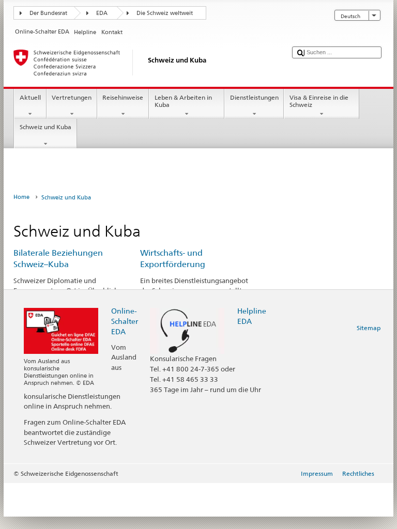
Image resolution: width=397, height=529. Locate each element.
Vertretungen (71, 97)
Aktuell (30, 97)
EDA (102, 13)
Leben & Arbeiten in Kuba (183, 101)
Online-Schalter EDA (124, 321)
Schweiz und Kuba (45, 127)
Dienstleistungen (254, 97)
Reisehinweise (122, 97)
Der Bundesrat (48, 13)
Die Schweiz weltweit (164, 13)
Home (21, 197)
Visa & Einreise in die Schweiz (318, 101)
